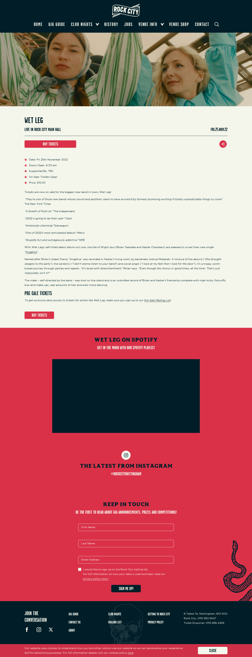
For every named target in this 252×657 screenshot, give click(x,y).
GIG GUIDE (73, 614)
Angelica (31, 251)
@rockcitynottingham (126, 473)
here (130, 652)
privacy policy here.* (96, 578)
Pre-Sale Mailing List (157, 300)
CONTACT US (75, 622)
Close (212, 650)
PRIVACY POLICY (155, 622)
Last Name (88, 543)
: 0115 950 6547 (200, 618)
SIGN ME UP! (126, 588)
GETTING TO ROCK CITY (159, 614)
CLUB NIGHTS (114, 614)
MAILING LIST (115, 622)
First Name (88, 527)
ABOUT (72, 630)
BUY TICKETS (50, 143)
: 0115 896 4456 (204, 622)
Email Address (90, 559)
